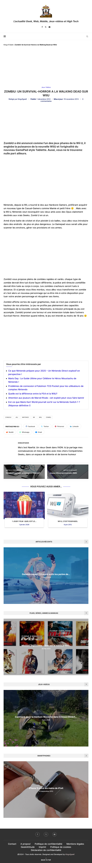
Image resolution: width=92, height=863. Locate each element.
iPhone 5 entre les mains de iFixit (46, 788)
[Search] (87, 36)
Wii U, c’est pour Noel (68, 521)
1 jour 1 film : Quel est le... (24, 521)
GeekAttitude (28, 847)
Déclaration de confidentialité (46, 850)
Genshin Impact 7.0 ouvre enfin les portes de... (46, 574)
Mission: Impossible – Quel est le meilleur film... (46, 645)
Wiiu (40, 417)
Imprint (42, 847)
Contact (12, 844)
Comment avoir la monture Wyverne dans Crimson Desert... (46, 717)
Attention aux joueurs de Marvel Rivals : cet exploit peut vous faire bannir (46, 398)
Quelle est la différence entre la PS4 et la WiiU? (32, 393)
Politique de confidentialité (48, 844)
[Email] (49, 27)
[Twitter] (45, 27)
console (8, 417)
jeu (16, 417)
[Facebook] (42, 27)
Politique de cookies (60, 847)
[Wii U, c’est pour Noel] (67, 505)
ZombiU (48, 417)
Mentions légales (75, 844)
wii (34, 417)
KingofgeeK (22, 99)
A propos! (25, 844)
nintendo (25, 417)
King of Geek (8, 45)
